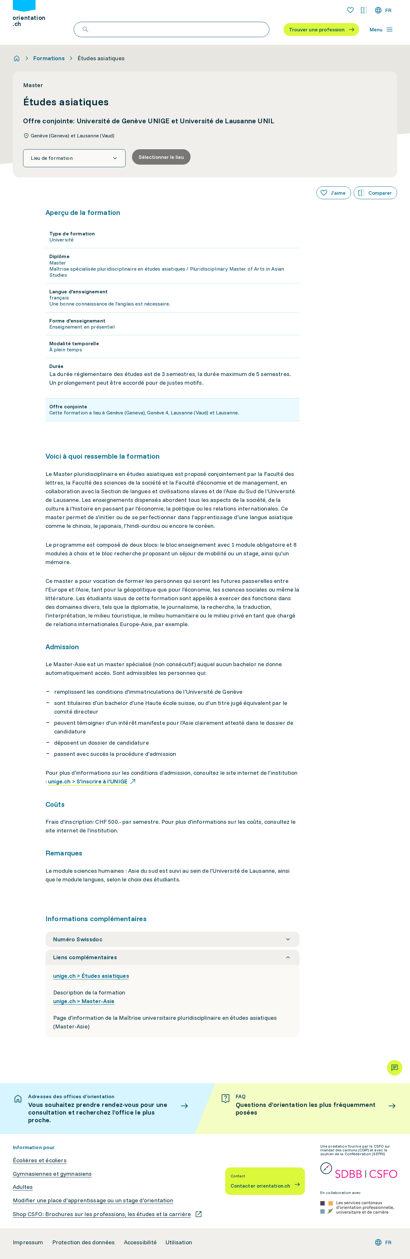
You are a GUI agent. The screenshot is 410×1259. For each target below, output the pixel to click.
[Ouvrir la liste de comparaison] (363, 10)
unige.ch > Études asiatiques (91, 975)
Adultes (23, 1186)
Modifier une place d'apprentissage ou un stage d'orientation (93, 1200)
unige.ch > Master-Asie (84, 1001)
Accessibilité (140, 1242)
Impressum (28, 1242)
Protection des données (83, 1242)
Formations (49, 58)
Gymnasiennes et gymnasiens (52, 1173)
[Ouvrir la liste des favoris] (350, 10)
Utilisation (179, 1242)
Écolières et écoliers (40, 1160)
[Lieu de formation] (74, 158)
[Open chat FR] (394, 1067)
